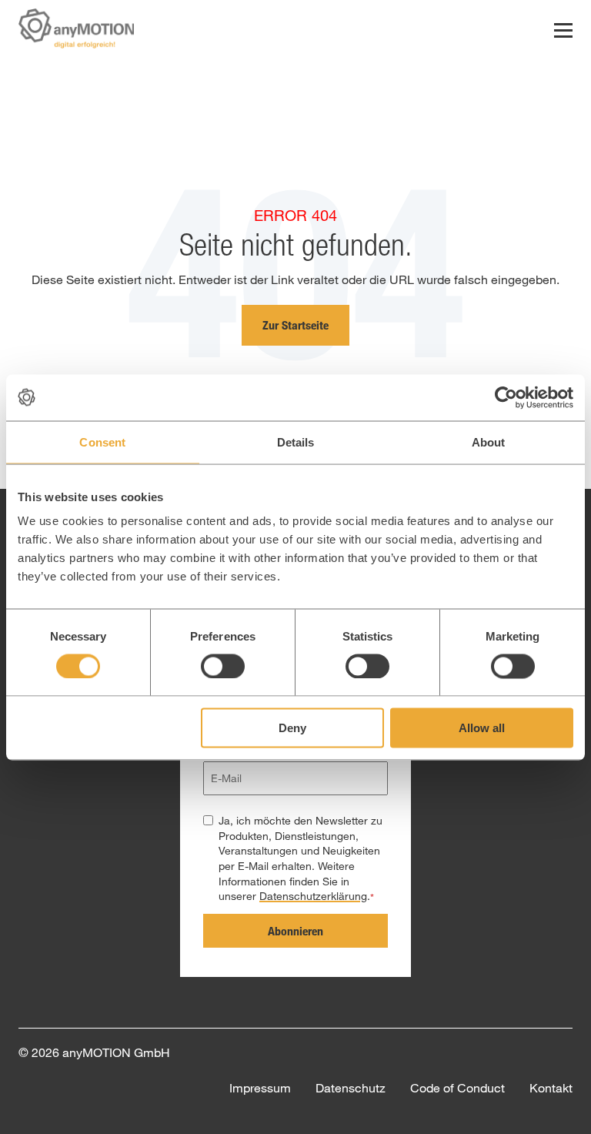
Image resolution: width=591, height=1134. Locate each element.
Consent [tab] (102, 441)
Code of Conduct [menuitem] (457, 1087)
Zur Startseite (295, 325)
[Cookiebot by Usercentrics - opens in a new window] (506, 397)
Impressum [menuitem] (260, 1087)
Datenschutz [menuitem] (351, 1087)
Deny (292, 727)
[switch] (223, 666)
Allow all (482, 727)
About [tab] (489, 441)
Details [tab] (296, 441)
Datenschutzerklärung (313, 895)
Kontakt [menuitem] (551, 1087)
